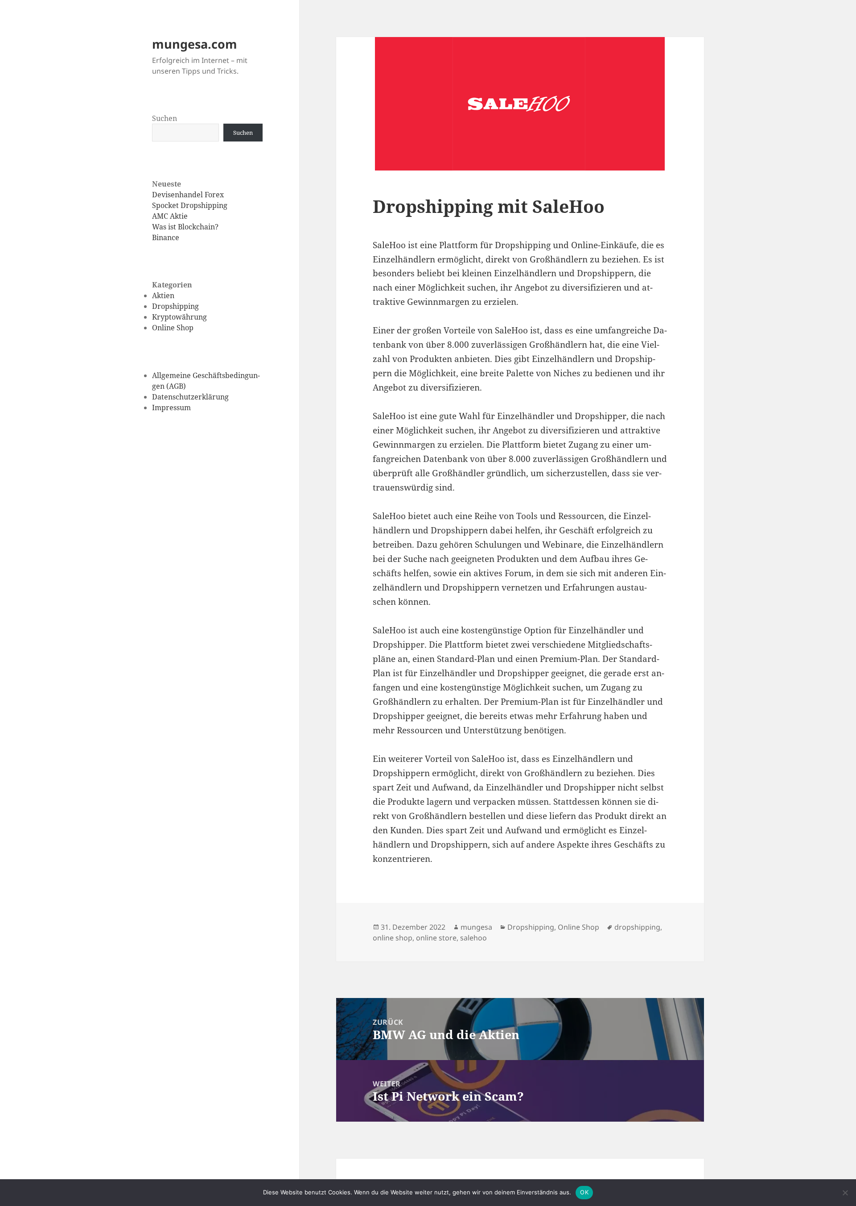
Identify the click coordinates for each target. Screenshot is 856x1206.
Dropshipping (175, 306)
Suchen (164, 118)
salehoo (473, 938)
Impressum (171, 407)
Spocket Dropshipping (189, 205)
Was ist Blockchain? (185, 227)
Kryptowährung (179, 317)
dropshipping (637, 927)
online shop (392, 938)
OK (584, 1192)
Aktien (163, 295)
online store (436, 938)
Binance (165, 237)
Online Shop (172, 328)
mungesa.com (194, 44)
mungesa (476, 927)
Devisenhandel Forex (188, 195)
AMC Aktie (170, 216)
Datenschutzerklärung (190, 397)
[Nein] (844, 1192)
